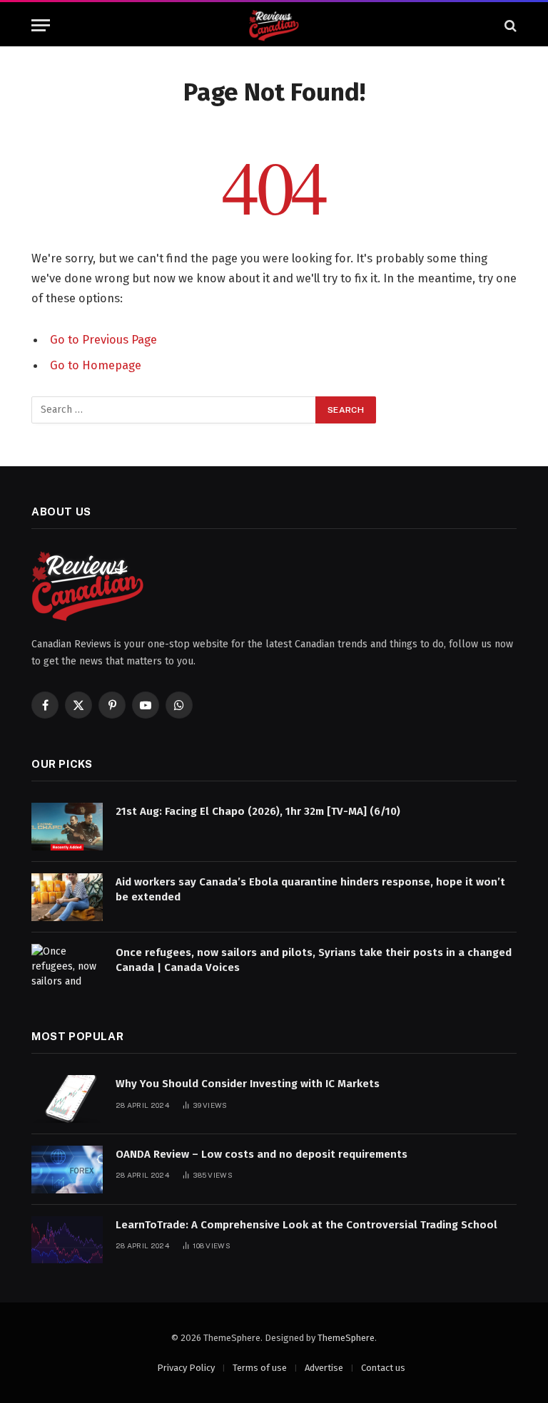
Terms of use (260, 1367)
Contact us (383, 1367)
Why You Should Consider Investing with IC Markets (248, 1083)
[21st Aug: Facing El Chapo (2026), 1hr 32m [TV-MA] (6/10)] (67, 826)
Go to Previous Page (103, 339)
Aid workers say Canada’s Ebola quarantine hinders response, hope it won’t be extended (310, 889)
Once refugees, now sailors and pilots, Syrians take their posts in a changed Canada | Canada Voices (314, 960)
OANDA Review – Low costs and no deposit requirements (261, 1154)
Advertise (324, 1367)
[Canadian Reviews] (274, 25)
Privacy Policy (186, 1367)
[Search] (509, 25)
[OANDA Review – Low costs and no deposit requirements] (67, 1169)
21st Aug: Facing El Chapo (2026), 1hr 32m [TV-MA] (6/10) (258, 811)
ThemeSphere (346, 1337)
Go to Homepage (95, 365)
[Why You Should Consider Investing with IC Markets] (67, 1099)
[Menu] (40, 25)
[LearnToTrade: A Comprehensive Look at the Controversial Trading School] (67, 1240)
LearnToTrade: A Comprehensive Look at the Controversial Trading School (306, 1224)
